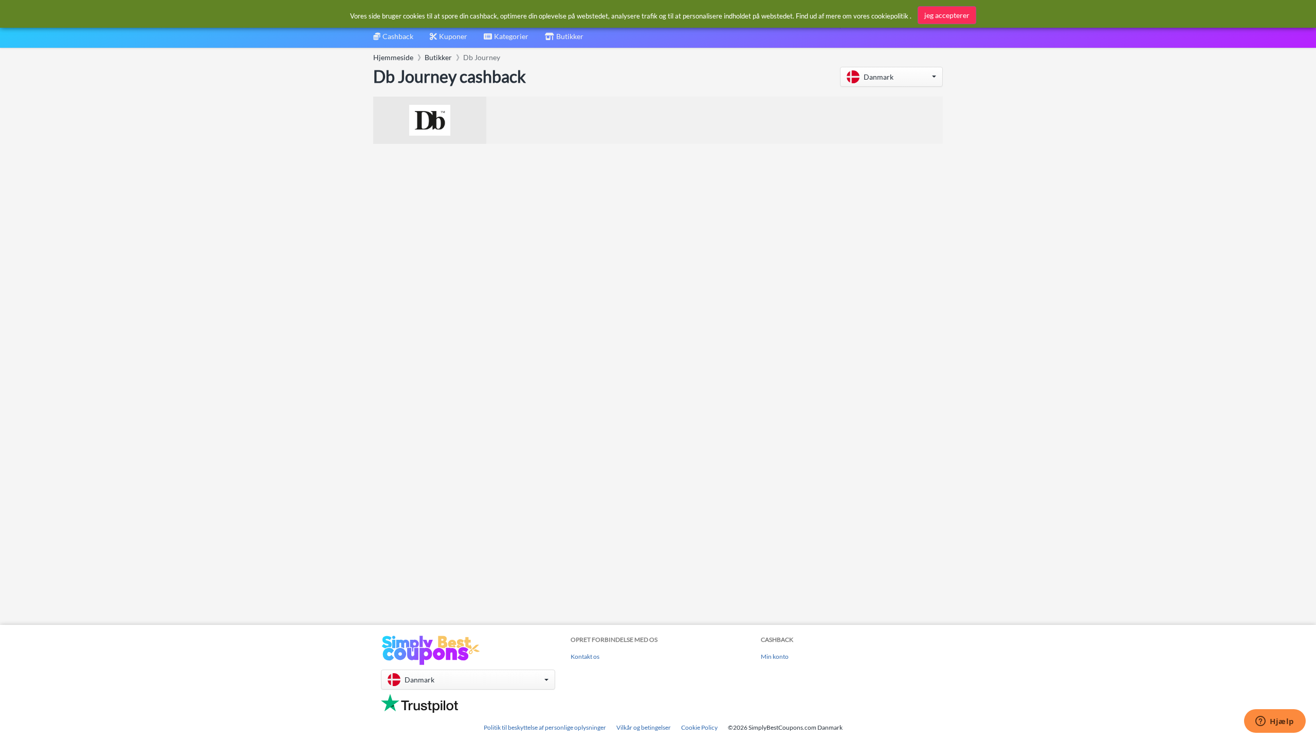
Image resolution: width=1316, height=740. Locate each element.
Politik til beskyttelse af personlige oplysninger (545, 727)
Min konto (775, 656)
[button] (891, 77)
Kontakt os (585, 656)
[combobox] (506, 40)
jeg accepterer (947, 15)
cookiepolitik (889, 16)
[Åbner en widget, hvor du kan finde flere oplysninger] (1275, 722)
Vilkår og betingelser (643, 727)
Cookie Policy (699, 727)
